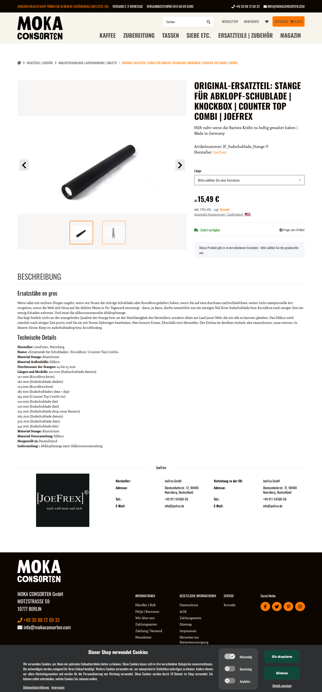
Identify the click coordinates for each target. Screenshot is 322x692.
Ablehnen (282, 673)
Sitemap (186, 624)
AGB (183, 611)
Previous (24, 165)
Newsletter (230, 21)
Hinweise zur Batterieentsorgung (194, 639)
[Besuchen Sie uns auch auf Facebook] (265, 606)
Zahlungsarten (146, 624)
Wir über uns (145, 618)
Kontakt (229, 605)
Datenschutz (189, 605)
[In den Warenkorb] (21, 77)
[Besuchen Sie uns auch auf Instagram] (300, 606)
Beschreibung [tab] (39, 276)
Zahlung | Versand (148, 631)
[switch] (229, 656)
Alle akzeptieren (282, 656)
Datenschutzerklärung (36, 687)
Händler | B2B (145, 605)
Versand (224, 209)
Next (180, 165)
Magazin (290, 35)
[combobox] (249, 180)
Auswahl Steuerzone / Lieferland (219, 214)
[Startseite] (19, 63)
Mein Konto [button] (251, 21)
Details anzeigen (282, 685)
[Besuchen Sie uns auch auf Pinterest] (288, 606)
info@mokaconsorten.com (286, 6)
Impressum (188, 631)
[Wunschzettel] (267, 21)
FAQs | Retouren (147, 611)
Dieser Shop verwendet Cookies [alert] (118, 651)
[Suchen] (208, 22)
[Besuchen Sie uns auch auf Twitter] (277, 606)
